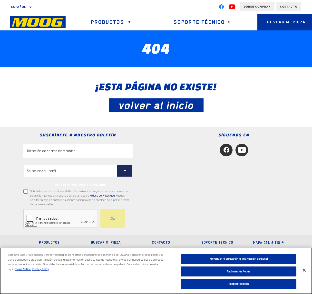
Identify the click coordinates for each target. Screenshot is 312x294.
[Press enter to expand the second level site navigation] (129, 22)
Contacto (288, 6)
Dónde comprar (257, 6)
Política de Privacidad (102, 195)
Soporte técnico (199, 22)
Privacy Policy (40, 269)
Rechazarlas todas (238, 271)
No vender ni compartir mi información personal (239, 258)
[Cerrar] (304, 270)
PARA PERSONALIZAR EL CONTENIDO (80, 185)
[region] (156, 271)
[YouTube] (232, 7)
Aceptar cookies (239, 283)
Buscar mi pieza (106, 242)
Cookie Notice (23, 269)
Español (18, 7)
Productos (107, 22)
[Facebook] (221, 7)
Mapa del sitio (266, 243)
